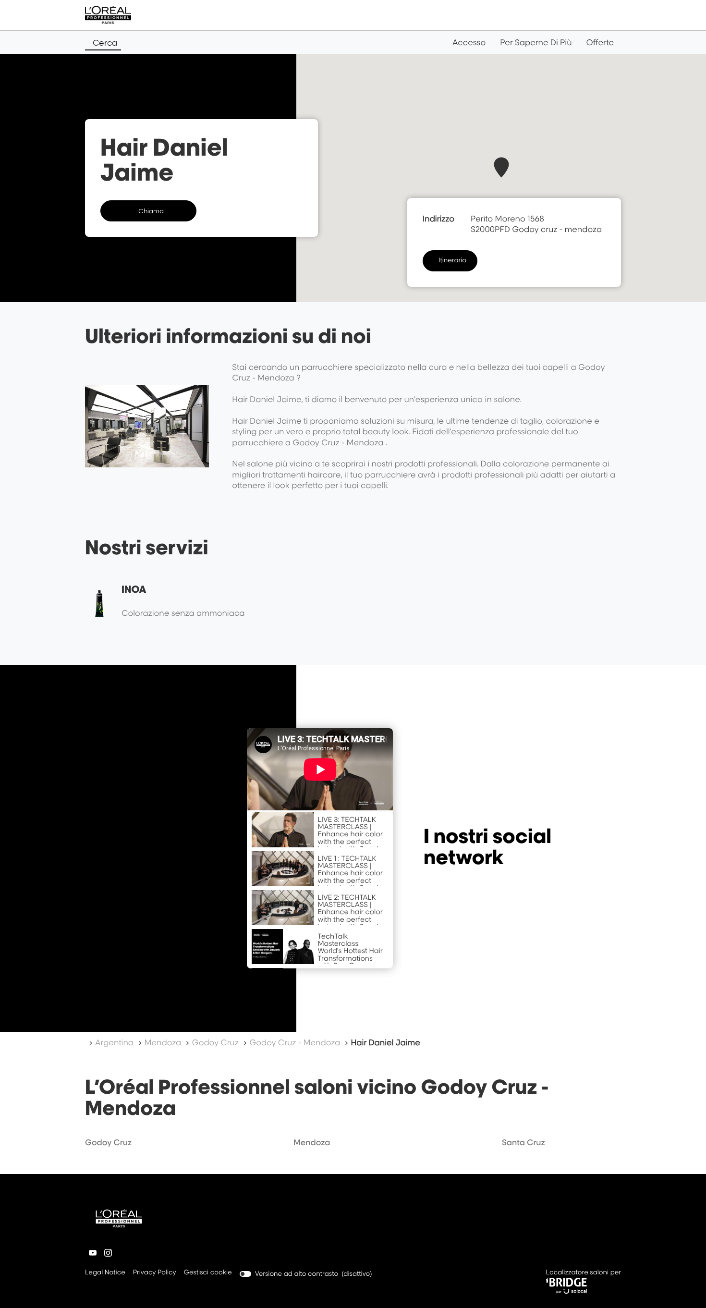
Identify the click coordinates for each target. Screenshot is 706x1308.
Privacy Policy (154, 1273)
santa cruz (523, 1142)
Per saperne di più (536, 42)
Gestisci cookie (208, 1272)
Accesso (469, 42)
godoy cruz (108, 1142)
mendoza (311, 1142)
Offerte (600, 42)
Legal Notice (105, 1273)
